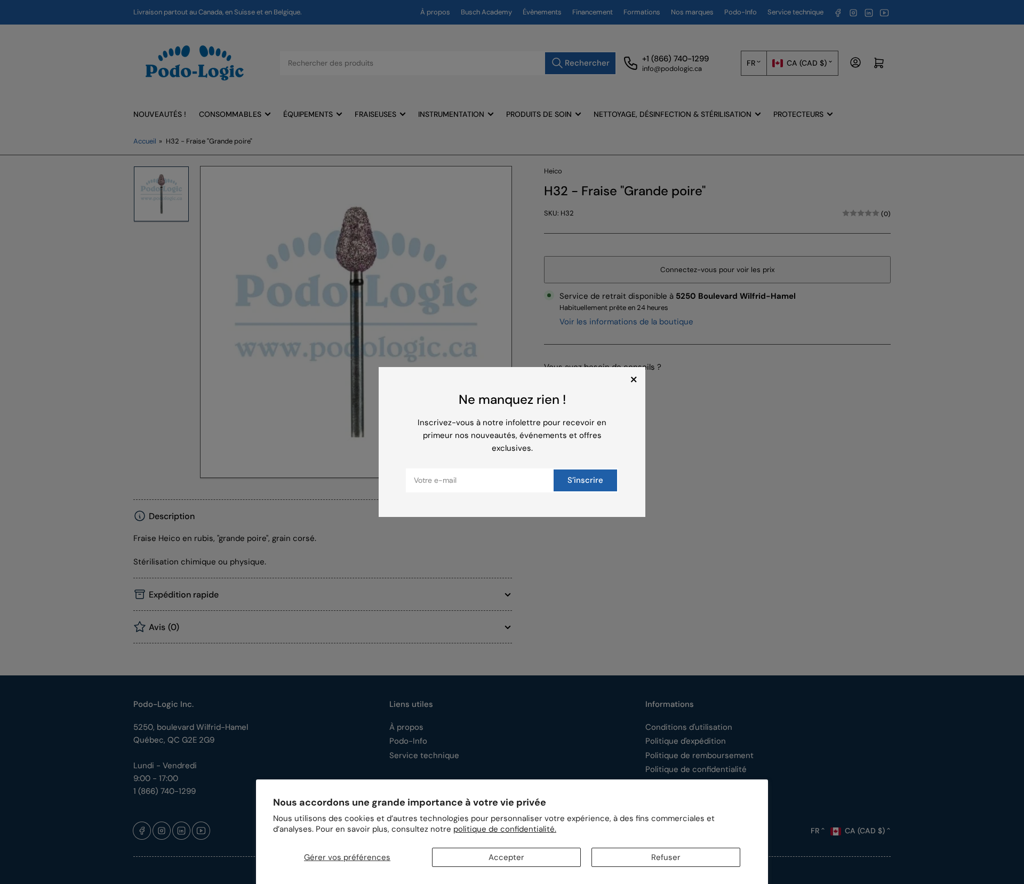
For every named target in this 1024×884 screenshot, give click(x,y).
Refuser (666, 857)
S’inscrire (585, 480)
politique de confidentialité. (504, 829)
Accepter (506, 857)
